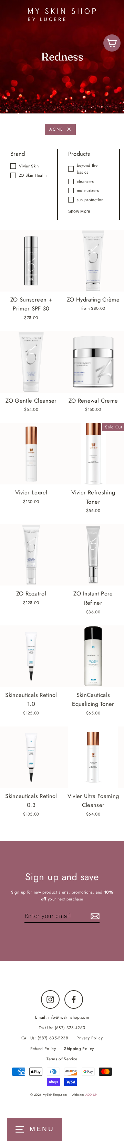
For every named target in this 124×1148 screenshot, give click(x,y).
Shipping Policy (79, 1048)
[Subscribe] (94, 916)
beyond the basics (87, 168)
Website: (84, 1094)
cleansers (85, 181)
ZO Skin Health (33, 175)
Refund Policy (43, 1048)
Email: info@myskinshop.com (62, 1017)
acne (56, 129)
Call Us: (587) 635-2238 (44, 1038)
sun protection (90, 200)
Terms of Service (61, 1059)
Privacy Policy (89, 1038)
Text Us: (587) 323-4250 (62, 1027)
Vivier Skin (29, 166)
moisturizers (88, 190)
